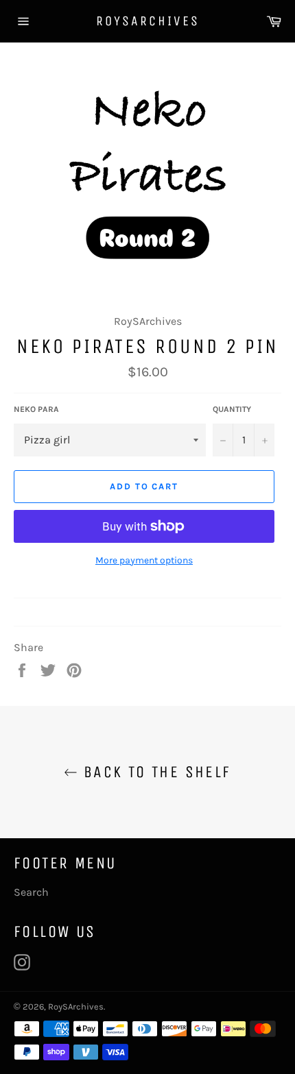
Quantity (232, 409)
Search (31, 892)
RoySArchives (148, 21)
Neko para (36, 409)
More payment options (144, 560)
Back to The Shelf (154, 771)
